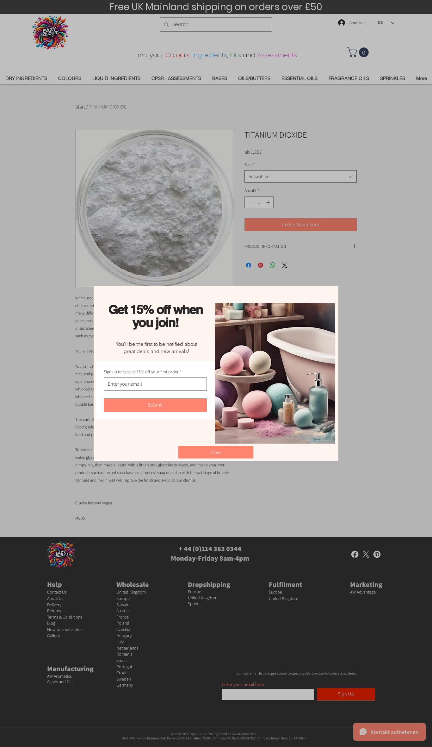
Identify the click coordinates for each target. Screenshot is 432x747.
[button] (215, 452)
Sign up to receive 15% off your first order (143, 372)
